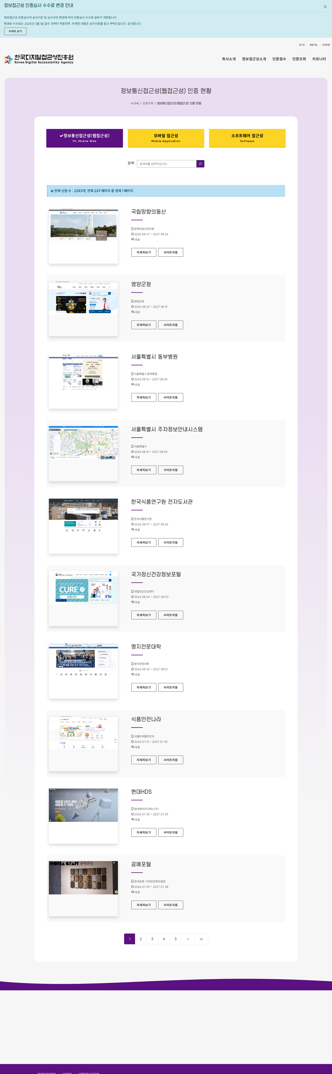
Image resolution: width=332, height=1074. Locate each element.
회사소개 (229, 59)
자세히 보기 (15, 31)
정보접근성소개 (254, 59)
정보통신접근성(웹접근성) (81, 139)
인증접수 (279, 59)
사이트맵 (326, 44)
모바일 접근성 (165, 138)
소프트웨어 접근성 (247, 138)
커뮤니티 (319, 59)
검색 (131, 163)
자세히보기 (146, 252)
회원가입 (313, 44)
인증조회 (299, 59)
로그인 (302, 44)
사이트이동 (171, 252)
